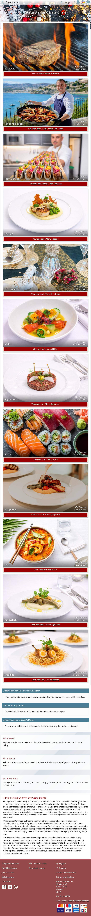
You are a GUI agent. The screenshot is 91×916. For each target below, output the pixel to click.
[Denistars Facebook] (5, 888)
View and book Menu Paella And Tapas (45, 128)
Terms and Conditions (66, 872)
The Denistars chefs (38, 863)
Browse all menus (37, 868)
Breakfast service (9, 868)
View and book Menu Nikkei (45, 349)
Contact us (6, 881)
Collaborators (8, 877)
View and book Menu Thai (45, 569)
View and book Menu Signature (45, 404)
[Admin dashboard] (78, 2)
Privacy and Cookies (65, 877)
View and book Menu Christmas (45, 294)
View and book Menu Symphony (45, 514)
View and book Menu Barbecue (45, 73)
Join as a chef (8, 872)
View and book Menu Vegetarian (45, 624)
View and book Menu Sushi (46, 459)
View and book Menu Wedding (45, 679)
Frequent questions (10, 863)
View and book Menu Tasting (45, 239)
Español (62, 868)
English (62, 863)
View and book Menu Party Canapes (46, 183)
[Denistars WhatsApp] (16, 888)
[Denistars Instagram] (10, 888)
